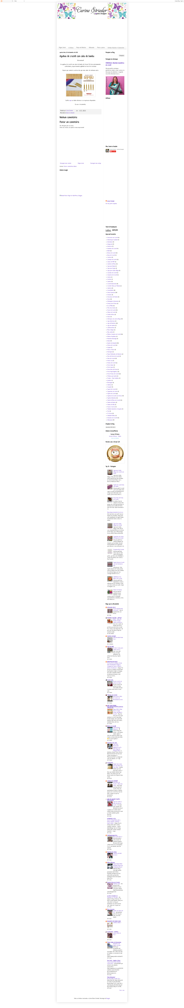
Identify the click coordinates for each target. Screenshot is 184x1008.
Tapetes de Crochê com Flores (114, 396)
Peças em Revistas (81, 47)
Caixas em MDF (111, 262)
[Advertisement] (92, 22)
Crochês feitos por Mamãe (113, 286)
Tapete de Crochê (111, 393)
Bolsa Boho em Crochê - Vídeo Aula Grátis (117, 784)
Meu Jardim (110, 332)
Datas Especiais (111, 292)
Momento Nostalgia (112, 338)
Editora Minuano (111, 862)
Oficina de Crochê (111, 345)
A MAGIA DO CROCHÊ (112, 781)
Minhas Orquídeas (111, 336)
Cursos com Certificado (115, 438)
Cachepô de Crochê (112, 259)
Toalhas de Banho (111, 402)
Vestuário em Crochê (112, 418)
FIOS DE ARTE (110, 646)
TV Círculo (109, 413)
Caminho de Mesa (111, 264)
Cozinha (109, 281)
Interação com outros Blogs (114, 319)
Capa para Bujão (111, 266)
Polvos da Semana (117, 590)
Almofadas (109, 242)
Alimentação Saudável (112, 240)
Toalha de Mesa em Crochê (113, 400)
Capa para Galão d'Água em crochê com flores (118, 472)
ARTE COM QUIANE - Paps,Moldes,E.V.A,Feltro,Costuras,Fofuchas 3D (115, 707)
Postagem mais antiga (95, 163)
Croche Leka (110, 680)
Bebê (108, 251)
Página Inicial (62, 47)
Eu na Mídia (110, 305)
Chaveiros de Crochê (112, 275)
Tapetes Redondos (111, 398)
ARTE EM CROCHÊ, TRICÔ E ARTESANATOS (113, 800)
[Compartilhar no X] (82, 110)
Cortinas (109, 279)
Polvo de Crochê (111, 358)
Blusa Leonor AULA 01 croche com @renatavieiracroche (118, 698)
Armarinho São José (112, 743)
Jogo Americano (111, 321)
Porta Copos (110, 367)
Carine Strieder (69, 110)
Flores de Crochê (111, 310)
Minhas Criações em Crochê (114, 334)
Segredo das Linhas (112, 852)
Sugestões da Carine (112, 391)
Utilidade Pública (111, 415)
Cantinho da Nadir (111, 636)
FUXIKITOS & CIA (111, 818)
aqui (70, 100)
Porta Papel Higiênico (112, 371)
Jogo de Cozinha (111, 325)
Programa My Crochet (118, 549)
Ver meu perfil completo (111, 203)
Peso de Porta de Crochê (113, 356)
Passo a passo (101, 47)
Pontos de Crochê (111, 363)
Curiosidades (110, 290)
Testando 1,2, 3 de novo (112, 897)
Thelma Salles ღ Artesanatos (114, 942)
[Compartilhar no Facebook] (84, 110)
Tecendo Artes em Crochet (113, 882)
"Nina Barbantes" (111, 977)
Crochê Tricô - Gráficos (112, 931)
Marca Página (110, 330)
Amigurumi (109, 244)
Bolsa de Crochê (111, 255)
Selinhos (109, 385)
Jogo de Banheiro (111, 323)
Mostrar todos (121, 990)
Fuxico (108, 316)
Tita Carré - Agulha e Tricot (113, 960)
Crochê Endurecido (111, 283)
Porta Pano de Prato (112, 369)
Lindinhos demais (117, 922)
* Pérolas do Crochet (112, 695)
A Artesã (71, 48)
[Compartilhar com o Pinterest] (85, 110)
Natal (108, 341)
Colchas (109, 277)
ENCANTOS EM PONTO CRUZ (114, 921)
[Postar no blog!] (81, 110)
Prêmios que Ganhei (112, 376)
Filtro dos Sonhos (111, 308)
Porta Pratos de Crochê (113, 374)
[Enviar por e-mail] (79, 110)
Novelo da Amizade (70, 113)
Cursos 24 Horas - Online (115, 436)
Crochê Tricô (110, 762)
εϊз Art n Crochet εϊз (112, 896)
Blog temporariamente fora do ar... (115, 512)
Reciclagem (109, 382)
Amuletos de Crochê (112, 248)
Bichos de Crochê (111, 253)
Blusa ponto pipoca (117, 836)
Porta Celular (110, 365)
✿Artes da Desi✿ (111, 726)
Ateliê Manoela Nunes (112, 661)
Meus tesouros (110, 909)
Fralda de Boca (110, 314)
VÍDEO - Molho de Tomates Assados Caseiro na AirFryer (117, 621)
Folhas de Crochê (111, 312)
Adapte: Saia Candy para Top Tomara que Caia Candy (117, 766)
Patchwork (109, 352)
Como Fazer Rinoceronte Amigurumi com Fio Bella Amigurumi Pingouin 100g (117, 747)
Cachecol (109, 257)
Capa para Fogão (111, 268)
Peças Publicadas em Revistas (114, 354)
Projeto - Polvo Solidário (113, 378)
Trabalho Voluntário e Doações (114, 409)
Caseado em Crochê (112, 272)
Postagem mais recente (65, 163)
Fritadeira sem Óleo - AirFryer (114, 618)
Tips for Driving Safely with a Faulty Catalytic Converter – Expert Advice (113, 821)
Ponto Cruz (110, 360)
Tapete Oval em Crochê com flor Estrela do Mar (118, 564)
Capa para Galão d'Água (113, 270)
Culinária (109, 288)
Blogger (108, 998)
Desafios (109, 294)
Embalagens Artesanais (112, 301)
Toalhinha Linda (116, 884)
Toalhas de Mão (111, 404)
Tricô (108, 411)
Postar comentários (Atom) (70, 166)
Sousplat (109, 387)
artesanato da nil (111, 607)
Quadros (109, 380)
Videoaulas (91, 47)
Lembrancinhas (110, 327)
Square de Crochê (111, 389)
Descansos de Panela (112, 297)
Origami (109, 347)
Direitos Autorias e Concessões (116, 48)
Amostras (109, 246)
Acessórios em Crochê (112, 237)
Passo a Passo (110, 349)
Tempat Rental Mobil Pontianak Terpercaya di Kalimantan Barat (118, 865)
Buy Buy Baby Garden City (113, 978)
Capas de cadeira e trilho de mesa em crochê (117, 803)
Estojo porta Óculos (112, 303)
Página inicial (81, 163)
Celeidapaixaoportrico (112, 835)
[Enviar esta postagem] (77, 110)
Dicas (108, 299)
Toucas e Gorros (111, 407)
